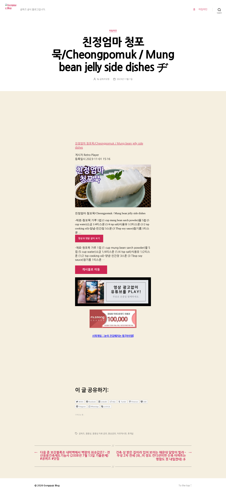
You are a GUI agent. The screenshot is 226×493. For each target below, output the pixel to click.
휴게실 (130, 433)
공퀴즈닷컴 (104, 79)
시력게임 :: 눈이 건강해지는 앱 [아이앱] (113, 336)
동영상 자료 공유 (99, 433)
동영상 (88, 433)
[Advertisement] (113, 120)
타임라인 (203, 9)
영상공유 (112, 433)
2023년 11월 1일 (124, 79)
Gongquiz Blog (52, 485)
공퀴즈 (81, 433)
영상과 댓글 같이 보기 (89, 238)
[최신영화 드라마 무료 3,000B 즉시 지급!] (113, 318)
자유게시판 (122, 433)
